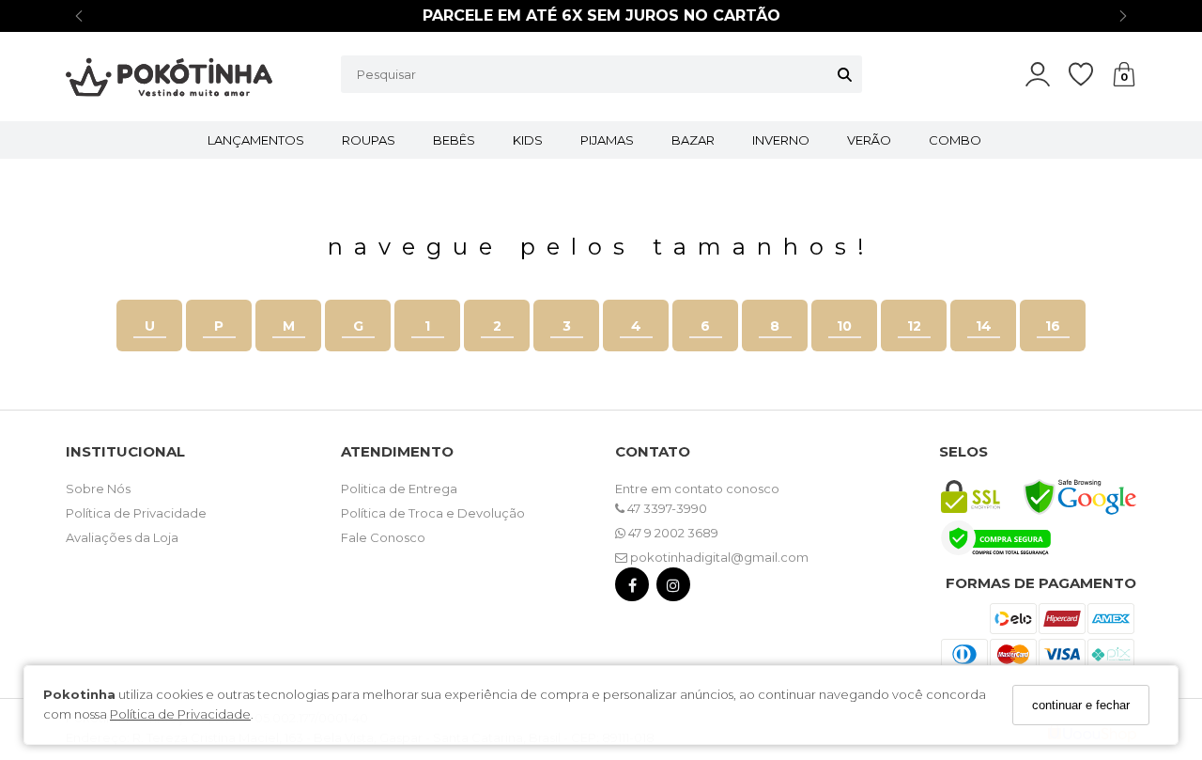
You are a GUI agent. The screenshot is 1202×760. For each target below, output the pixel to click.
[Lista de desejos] (1090, 74)
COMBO (955, 139)
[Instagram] (673, 588)
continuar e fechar (1081, 705)
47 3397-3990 (665, 508)
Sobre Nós (98, 488)
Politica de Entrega (399, 488)
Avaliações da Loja (122, 537)
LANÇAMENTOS (256, 139)
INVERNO (780, 139)
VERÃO (869, 139)
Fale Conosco (383, 537)
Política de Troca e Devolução (433, 512)
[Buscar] (844, 74)
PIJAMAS (607, 139)
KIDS (528, 139)
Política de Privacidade (180, 713)
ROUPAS (368, 139)
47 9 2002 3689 (671, 532)
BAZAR (693, 139)
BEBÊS (454, 139)
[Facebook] (632, 588)
